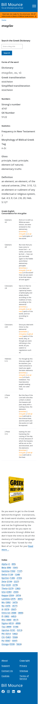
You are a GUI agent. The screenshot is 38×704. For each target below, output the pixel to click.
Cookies (6, 676)
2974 (18, 595)
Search (7, 53)
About (5, 661)
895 (13, 564)
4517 (15, 619)
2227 (16, 581)
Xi (3, 609)
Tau (3, 626)
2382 (17, 588)
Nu (3, 605)
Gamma (5, 571)
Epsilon (5, 578)
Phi (3, 633)
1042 (13, 571)
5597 (14, 640)
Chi (3, 637)
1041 (15, 567)
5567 (8, 640)
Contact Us (7, 671)
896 (9, 567)
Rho (3, 619)
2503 (15, 592)
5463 (8, 637)
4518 (11, 623)
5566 (15, 637)
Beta (4, 567)
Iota (4, 592)
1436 (12, 578)
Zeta (4, 581)
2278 (15, 585)
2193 (19, 578)
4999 (9, 626)
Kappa (5, 595)
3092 (8, 602)
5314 (8, 633)
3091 (20, 599)
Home (4, 20)
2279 (11, 588)
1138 (10, 574)
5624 (18, 644)
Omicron (6, 612)
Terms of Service (24, 677)
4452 (13, 616)
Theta (5, 588)
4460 (9, 619)
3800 (20, 612)
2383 (9, 592)
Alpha (5, 564)
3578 (7, 609)
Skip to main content (5, 3)
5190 (15, 626)
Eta (3, 585)
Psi (3, 640)
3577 (14, 605)
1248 (17, 574)
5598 (12, 644)
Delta (4, 574)
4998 (17, 623)
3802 (7, 616)
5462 (14, 633)
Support (6, 666)
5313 (19, 630)
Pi (3, 616)
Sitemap (24, 671)
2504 (11, 595)
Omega (5, 644)
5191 (13, 630)
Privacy (23, 666)
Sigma (5, 623)
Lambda (6, 599)
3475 (14, 602)
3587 (13, 609)
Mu (3, 602)
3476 (8, 605)
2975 (13, 599)
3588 (14, 612)
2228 (8, 585)
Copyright (25, 661)
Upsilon (5, 630)
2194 (9, 581)
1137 (19, 571)
